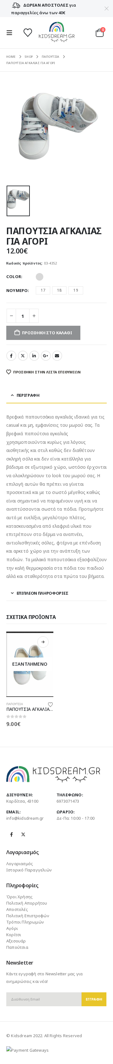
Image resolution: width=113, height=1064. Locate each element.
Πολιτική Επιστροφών (27, 915)
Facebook (11, 356)
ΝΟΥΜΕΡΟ (17, 290)
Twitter (23, 356)
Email (57, 356)
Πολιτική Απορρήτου (26, 903)
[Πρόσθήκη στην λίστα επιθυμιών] (50, 704)
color (13, 276)
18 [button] (59, 290)
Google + (46, 356)
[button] (11, 32)
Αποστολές (17, 909)
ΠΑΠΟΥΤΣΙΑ (14, 704)
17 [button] (43, 290)
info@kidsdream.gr (25, 818)
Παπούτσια (17, 947)
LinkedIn (34, 356)
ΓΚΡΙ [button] (39, 277)
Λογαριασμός (19, 863)
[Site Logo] (56, 33)
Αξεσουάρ (16, 941)
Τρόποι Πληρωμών (25, 922)
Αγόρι (12, 928)
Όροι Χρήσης (19, 897)
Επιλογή (43, 642)
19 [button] (75, 290)
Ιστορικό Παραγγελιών (29, 870)
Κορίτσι (13, 934)
